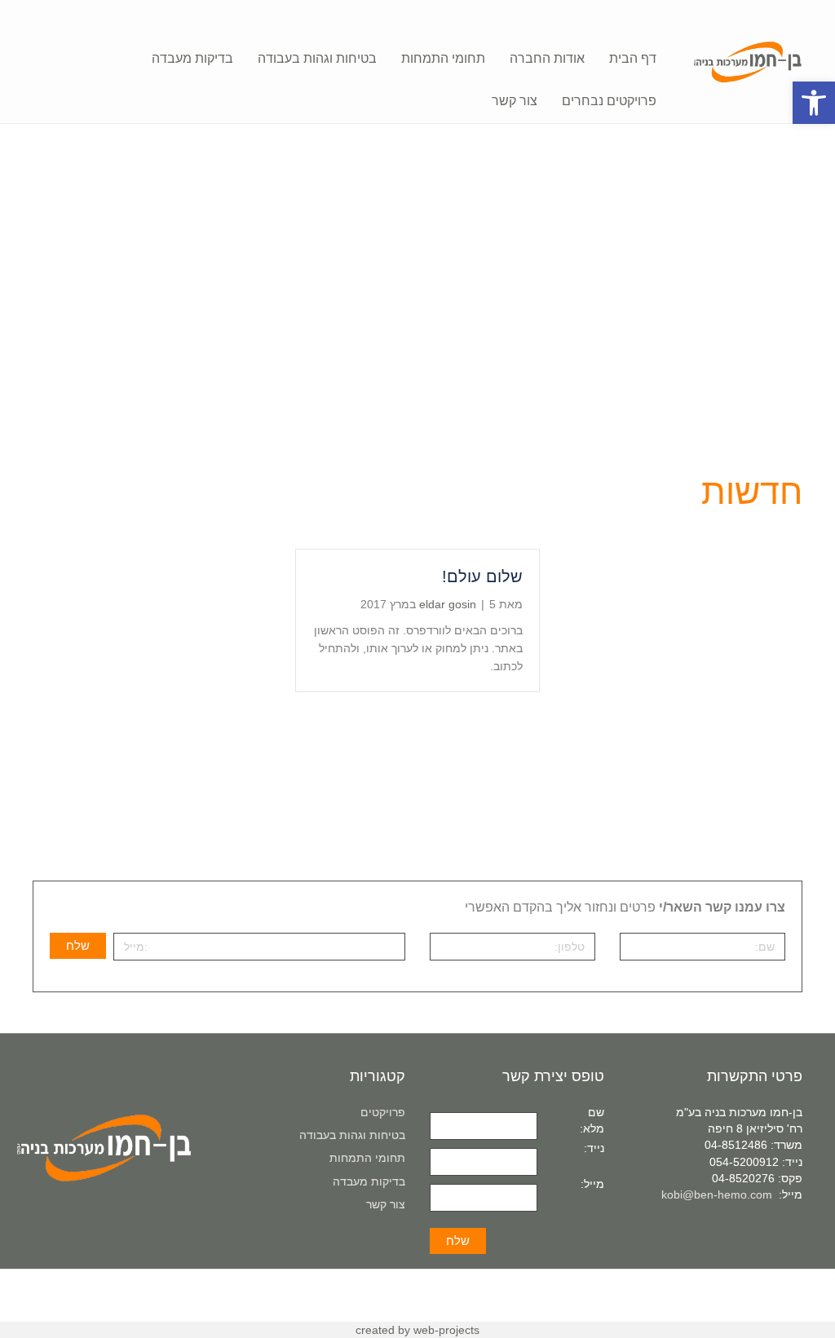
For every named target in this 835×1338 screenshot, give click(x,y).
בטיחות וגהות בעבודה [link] (317, 58)
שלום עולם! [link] (482, 576)
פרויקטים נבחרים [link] (609, 101)
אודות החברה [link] (547, 58)
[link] (814, 103)
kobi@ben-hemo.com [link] (716, 1194)
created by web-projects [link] (417, 1329)
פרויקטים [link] (382, 1112)
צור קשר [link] (514, 101)
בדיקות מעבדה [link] (192, 58)
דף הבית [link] (632, 58)
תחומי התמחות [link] (443, 58)
